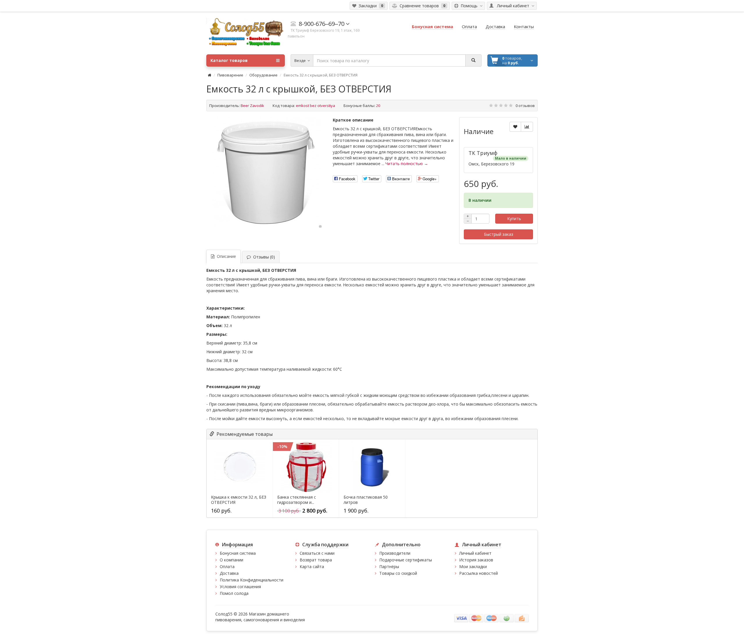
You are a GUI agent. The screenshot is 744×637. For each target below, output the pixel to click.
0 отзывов (525, 105)
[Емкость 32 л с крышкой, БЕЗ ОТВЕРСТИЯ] (267, 172)
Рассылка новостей (478, 573)
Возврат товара (316, 560)
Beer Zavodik (252, 105)
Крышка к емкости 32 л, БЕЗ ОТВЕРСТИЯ (238, 500)
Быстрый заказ (498, 234)
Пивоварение (230, 75)
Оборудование (263, 75)
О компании (231, 560)
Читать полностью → (406, 163)
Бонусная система (238, 553)
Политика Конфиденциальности (251, 580)
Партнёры (389, 566)
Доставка (229, 573)
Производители (394, 553)
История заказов (476, 560)
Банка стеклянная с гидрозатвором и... (296, 500)
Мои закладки (473, 566)
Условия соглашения (240, 586)
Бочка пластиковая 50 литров (366, 500)
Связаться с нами (317, 553)
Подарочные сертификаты (405, 560)
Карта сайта (312, 566)
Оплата (227, 566)
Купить (514, 218)
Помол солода (234, 593)
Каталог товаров (229, 60)
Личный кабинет (475, 553)
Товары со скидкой (398, 573)
